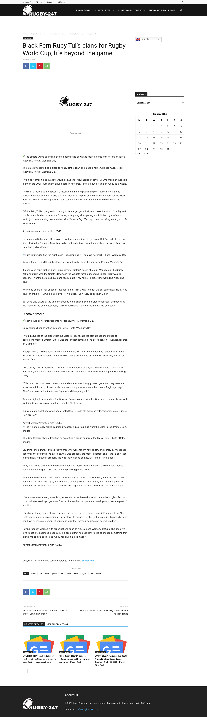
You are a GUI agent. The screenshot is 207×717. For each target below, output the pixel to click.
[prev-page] (24, 671)
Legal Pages (60, 2)
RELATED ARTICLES (33, 624)
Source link (88, 560)
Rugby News (83, 10)
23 (161, 143)
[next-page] (29, 671)
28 (146, 149)
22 (154, 143)
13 (139, 137)
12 (181, 131)
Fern (47, 574)
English (144, 39)
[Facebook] (182, 2)
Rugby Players (103, 10)
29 (154, 149)
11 (174, 131)
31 (168, 149)
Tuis (91, 574)
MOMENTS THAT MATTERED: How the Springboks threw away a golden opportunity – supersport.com (39, 659)
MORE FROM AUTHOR (57, 624)
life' (61, 574)
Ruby (76, 574)
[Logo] (40, 10)
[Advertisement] (103, 24)
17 (168, 137)
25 (174, 143)
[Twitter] (33, 66)
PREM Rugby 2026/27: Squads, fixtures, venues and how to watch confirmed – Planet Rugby (74, 659)
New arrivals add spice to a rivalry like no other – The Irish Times (104, 612)
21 (146, 143)
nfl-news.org (127, 703)
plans (69, 574)
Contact (50, 2)
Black (33, 574)
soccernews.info (96, 703)
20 (139, 143)
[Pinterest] (40, 66)
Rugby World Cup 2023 (162, 10)
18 (174, 137)
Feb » (145, 153)
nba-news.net (113, 703)
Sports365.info (80, 703)
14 (146, 137)
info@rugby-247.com (87, 709)
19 (181, 137)
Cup (40, 574)
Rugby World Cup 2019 (131, 10)
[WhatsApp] (46, 66)
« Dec (138, 153)
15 (154, 137)
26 (181, 143)
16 (161, 137)
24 (168, 143)
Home (25, 33)
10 (168, 131)
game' (54, 574)
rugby (84, 574)
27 (139, 149)
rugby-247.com (142, 703)
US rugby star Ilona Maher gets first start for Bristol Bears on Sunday (45, 612)
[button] (180, 10)
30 (161, 149)
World (98, 574)
